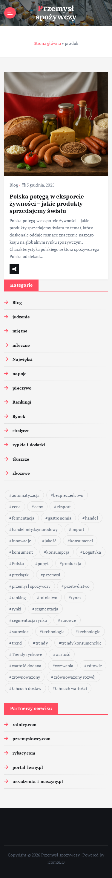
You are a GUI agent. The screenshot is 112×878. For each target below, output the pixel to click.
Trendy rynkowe (27, 654)
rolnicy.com (24, 724)
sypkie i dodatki (29, 445)
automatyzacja (26, 495)
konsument (22, 552)
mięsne (20, 331)
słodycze (21, 430)
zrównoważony (26, 677)
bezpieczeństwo (68, 495)
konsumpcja (57, 552)
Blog (14, 185)
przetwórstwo (77, 586)
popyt (43, 563)
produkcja (71, 563)
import (77, 529)
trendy (42, 643)
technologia (53, 631)
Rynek (19, 416)
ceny (38, 506)
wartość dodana (27, 665)
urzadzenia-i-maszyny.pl (38, 781)
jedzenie (21, 317)
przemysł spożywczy (31, 586)
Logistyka (92, 552)
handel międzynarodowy (35, 529)
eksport (64, 506)
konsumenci (81, 540)
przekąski (21, 575)
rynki (17, 609)
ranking (19, 597)
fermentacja (23, 518)
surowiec (20, 631)
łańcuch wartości (71, 688)
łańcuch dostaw (27, 688)
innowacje (21, 540)
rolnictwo (48, 597)
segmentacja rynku (29, 620)
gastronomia (60, 518)
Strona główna (47, 43)
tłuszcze (21, 459)
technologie (89, 631)
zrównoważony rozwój (75, 677)
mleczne (21, 345)
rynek (76, 597)
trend (17, 643)
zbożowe (21, 473)
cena (16, 506)
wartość (63, 654)
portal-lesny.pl (28, 767)
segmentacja (47, 609)
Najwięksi (23, 359)
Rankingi (22, 402)
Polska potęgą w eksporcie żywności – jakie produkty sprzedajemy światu (47, 203)
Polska (18, 563)
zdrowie (94, 665)
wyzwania (64, 665)
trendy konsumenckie (81, 643)
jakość (50, 540)
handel (91, 518)
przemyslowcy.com (31, 738)
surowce (68, 620)
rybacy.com (24, 753)
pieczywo (22, 388)
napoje (20, 373)
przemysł (51, 575)
